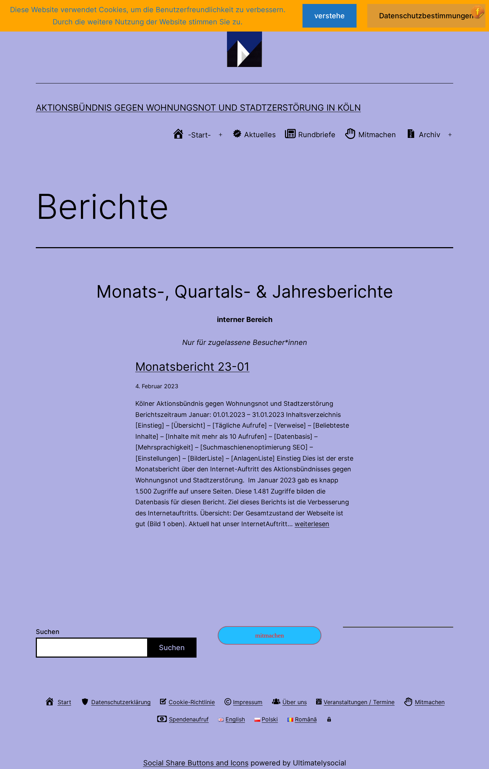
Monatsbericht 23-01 (192, 367)
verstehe (329, 15)
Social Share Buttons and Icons (195, 763)
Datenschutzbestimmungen (426, 15)
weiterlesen (312, 524)
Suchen (47, 631)
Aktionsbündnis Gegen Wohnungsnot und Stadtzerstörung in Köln (198, 107)
